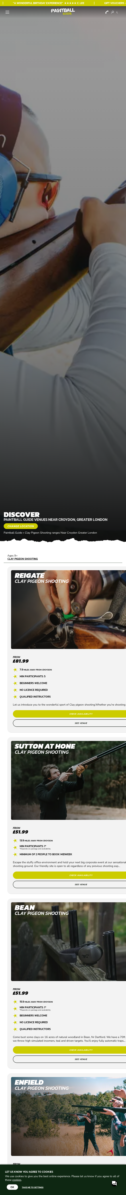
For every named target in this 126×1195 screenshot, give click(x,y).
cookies (16, 1180)
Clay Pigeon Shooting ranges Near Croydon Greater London (61, 533)
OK (12, 1187)
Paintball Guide (13, 533)
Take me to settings (32, 1187)
